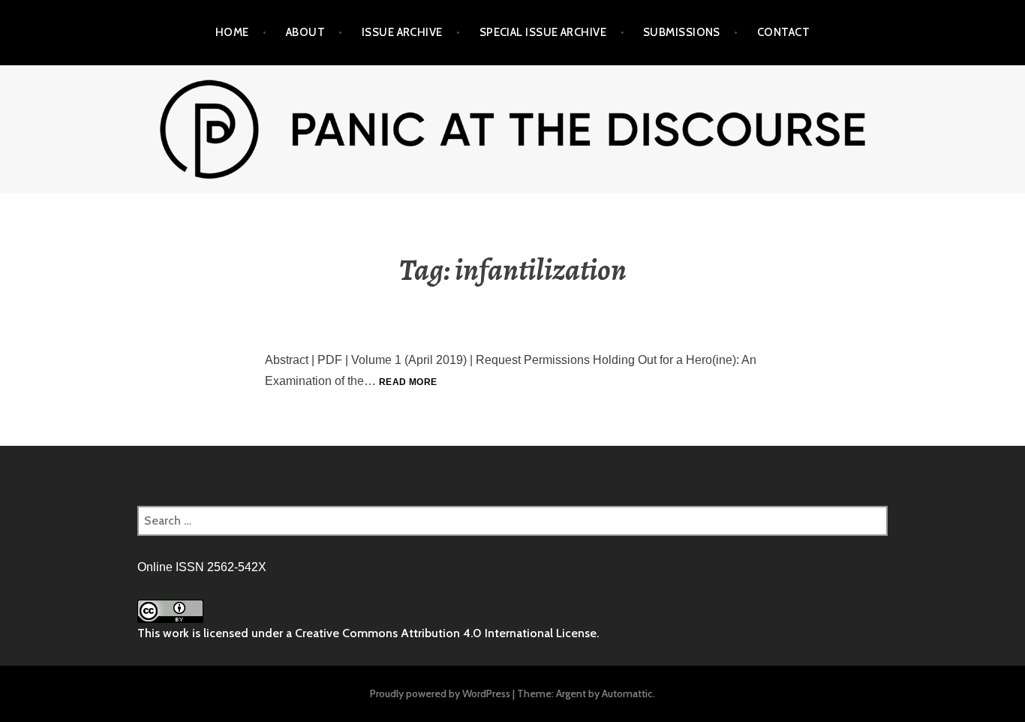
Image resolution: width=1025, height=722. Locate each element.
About (305, 32)
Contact (783, 32)
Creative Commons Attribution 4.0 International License (446, 633)
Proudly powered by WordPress (440, 693)
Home (232, 32)
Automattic (627, 693)
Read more (408, 382)
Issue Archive (402, 32)
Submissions (681, 32)
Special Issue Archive (542, 32)
